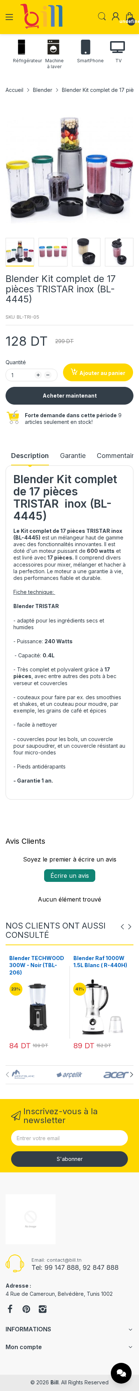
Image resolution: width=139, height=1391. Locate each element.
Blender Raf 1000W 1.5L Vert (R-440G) (99, 962)
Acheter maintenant (70, 395)
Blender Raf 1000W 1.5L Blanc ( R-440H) (36, 962)
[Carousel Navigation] (126, 926)
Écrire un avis (69, 875)
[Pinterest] (26, 1310)
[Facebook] (10, 1310)
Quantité (16, 362)
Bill (54, 1382)
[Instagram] (42, 1310)
